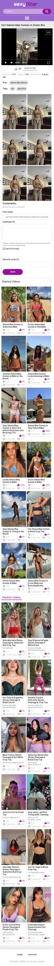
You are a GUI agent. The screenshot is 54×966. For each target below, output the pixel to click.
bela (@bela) (8, 648)
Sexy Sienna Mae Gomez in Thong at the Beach (13, 531)
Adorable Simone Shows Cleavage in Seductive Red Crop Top (12, 870)
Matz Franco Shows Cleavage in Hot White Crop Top (13, 757)
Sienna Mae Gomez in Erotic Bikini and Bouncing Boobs (38, 583)
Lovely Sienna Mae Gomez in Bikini (11, 481)
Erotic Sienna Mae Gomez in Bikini (36, 481)
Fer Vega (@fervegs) (36, 872)
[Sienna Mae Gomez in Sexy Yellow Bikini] (39, 405)
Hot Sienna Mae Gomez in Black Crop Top (39, 530)
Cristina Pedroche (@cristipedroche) (35, 706)
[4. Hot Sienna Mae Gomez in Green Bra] (39, 147)
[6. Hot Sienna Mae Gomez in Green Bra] (39, 183)
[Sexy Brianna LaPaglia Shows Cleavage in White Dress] (39, 620)
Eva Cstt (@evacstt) (11, 817)
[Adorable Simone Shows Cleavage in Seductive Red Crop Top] (13, 847)
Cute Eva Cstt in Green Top (13, 813)
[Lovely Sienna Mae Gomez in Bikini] (13, 460)
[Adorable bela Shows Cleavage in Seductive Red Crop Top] (13, 620)
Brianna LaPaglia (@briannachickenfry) (36, 649)
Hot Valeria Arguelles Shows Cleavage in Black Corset (13, 700)
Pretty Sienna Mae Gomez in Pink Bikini (37, 325)
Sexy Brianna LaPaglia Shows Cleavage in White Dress (38, 642)
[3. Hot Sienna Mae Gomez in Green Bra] (15, 147)
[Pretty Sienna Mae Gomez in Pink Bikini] (39, 304)
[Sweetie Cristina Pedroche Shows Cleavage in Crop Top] (39, 677)
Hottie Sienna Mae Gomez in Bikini (11, 582)
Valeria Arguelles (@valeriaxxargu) (9, 706)
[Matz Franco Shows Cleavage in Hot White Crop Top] (13, 735)
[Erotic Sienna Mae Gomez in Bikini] (39, 460)
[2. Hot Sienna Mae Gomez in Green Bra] (39, 111)
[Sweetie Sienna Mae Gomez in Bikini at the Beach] (13, 354)
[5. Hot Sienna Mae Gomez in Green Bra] (15, 183)
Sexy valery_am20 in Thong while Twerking (38, 813)
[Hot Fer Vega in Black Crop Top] (39, 847)
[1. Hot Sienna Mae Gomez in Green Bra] (15, 111)
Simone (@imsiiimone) (12, 877)
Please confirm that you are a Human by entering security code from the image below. (26, 244)
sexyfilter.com (24, 961)
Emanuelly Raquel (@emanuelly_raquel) (36, 933)
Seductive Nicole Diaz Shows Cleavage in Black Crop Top (38, 757)
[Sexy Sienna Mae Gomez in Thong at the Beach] (13, 509)
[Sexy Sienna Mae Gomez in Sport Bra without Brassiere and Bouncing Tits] (13, 405)
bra (12, 89)
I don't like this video (19, 69)
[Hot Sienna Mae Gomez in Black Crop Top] (39, 509)
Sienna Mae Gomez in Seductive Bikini (13, 325)
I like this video (16, 69)
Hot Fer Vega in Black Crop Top (38, 868)
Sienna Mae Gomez (19, 83)
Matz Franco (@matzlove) (13, 763)
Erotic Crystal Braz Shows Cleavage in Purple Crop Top (12, 927)
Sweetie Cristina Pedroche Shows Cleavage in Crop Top (38, 700)
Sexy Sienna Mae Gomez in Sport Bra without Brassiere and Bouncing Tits (13, 429)
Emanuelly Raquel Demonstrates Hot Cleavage (37, 927)
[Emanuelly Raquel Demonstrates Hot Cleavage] (39, 905)
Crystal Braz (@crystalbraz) (9, 933)
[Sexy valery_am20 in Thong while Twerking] (39, 792)
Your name (8, 212)
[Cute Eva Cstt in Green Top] (13, 792)
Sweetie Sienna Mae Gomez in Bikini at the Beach (13, 376)
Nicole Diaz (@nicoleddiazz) (34, 764)
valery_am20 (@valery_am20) (34, 818)
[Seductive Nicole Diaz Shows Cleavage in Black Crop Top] (39, 735)
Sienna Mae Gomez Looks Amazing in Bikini (38, 375)
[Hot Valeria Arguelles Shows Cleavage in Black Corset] (13, 677)
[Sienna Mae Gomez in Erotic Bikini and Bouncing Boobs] (39, 561)
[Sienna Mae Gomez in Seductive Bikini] (13, 304)
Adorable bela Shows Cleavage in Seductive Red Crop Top (13, 642)
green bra (22, 89)
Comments (9, 203)
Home (19, 955)
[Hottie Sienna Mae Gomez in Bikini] (13, 561)
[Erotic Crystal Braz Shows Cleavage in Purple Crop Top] (13, 905)
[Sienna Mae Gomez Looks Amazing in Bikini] (39, 354)
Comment (7, 222)
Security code (9, 259)
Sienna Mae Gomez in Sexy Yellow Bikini (38, 426)
